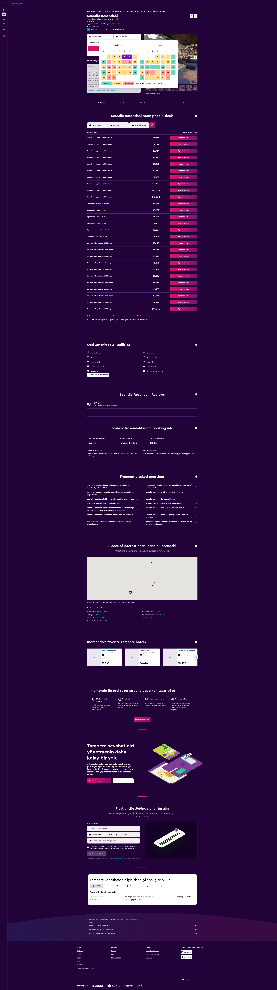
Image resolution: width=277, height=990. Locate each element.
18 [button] (124, 67)
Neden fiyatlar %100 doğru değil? (102, 933)
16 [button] (114, 67)
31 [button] (168, 77)
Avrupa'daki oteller (102, 11)
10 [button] (119, 62)
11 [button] (124, 62)
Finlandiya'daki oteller (117, 11)
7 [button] (103, 62)
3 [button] (119, 57)
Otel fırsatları (91, 11)
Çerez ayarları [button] (91, 323)
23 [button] (114, 72)
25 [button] (125, 72)
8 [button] (109, 62)
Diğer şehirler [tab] (96, 886)
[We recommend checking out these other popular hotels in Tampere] (196, 642)
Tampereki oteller (145, 11)
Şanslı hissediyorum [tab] (134, 886)
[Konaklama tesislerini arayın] (3, 14)
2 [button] (114, 57)
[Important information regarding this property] (196, 428)
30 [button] (114, 77)
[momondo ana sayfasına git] (15, 3)
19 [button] (130, 67)
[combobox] (115, 828)
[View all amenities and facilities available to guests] (196, 344)
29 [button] (109, 77)
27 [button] (135, 72)
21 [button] (104, 72)
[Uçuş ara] (3, 10)
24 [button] (119, 72)
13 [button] (135, 62)
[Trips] (3, 30)
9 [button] (114, 62)
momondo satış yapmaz (98, 926)
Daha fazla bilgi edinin (146, 316)
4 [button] (124, 57)
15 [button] (109, 67)
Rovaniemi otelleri (96, 897)
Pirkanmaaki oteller (132, 11)
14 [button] (104, 67)
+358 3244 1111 (92, 26)
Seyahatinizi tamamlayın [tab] (154, 886)
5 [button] (129, 57)
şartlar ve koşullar (106, 858)
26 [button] (130, 72)
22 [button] (109, 72)
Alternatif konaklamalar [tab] (114, 886)
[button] (3, 3)
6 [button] (134, 57)
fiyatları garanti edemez (131, 919)
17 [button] (119, 67)
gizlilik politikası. (118, 858)
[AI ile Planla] (3, 23)
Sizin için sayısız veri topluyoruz (101, 930)
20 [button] (135, 67)
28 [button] (104, 77)
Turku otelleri (94, 900)
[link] (142, 719)
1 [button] (157, 57)
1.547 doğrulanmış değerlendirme (110, 29)
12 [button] (130, 62)
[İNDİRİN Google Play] (186, 952)
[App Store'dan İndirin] (186, 957)
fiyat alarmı (182, 707)
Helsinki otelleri (148, 897)
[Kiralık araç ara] (3, 19)
